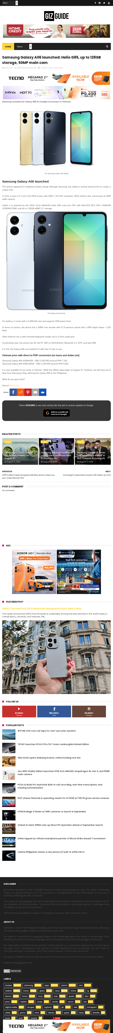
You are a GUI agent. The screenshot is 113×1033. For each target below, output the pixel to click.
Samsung (14, 385)
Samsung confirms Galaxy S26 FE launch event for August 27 (18, 455)
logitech (48, 1007)
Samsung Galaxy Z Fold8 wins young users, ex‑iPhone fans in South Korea (57, 455)
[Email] (35, 392)
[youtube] (109, 3)
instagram (92, 1007)
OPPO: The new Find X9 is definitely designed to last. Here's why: (42, 608)
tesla (81, 1012)
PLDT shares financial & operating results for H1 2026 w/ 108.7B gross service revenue (63, 798)
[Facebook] (13, 392)
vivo (81, 985)
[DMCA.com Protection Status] (12, 972)
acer (56, 996)
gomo (22, 1012)
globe (42, 991)
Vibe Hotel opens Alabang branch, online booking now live (49, 757)
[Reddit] (20, 392)
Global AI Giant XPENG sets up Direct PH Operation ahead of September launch (60, 825)
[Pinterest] (28, 392)
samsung (58, 67)
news (50, 67)
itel (85, 1001)
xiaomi (64, 985)
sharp (39, 1001)
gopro (66, 1012)
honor (26, 991)
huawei (8, 985)
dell (75, 1007)
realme (8, 991)
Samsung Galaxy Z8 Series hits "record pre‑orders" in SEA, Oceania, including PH (91, 455)
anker (7, 1012)
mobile (44, 67)
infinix (73, 991)
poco (7, 1001)
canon (71, 1001)
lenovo (8, 996)
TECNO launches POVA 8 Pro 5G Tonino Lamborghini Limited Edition (53, 744)
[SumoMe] (42, 392)
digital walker (11, 1007)
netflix (55, 1001)
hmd (37, 1012)
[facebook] (95, 3)
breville (96, 1012)
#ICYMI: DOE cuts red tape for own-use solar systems (47, 730)
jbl (63, 1007)
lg (88, 991)
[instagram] (100, 3)
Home (8, 46)
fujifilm (23, 1001)
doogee (30, 1007)
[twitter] (104, 3)
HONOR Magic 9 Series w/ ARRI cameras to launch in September (52, 811)
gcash (71, 996)
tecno (25, 996)
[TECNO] (56, 1026)
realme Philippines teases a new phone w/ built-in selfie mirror (51, 851)
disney (51, 1012)
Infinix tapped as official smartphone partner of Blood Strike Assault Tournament (61, 838)
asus (57, 991)
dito (87, 996)
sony (40, 996)
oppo (47, 985)
